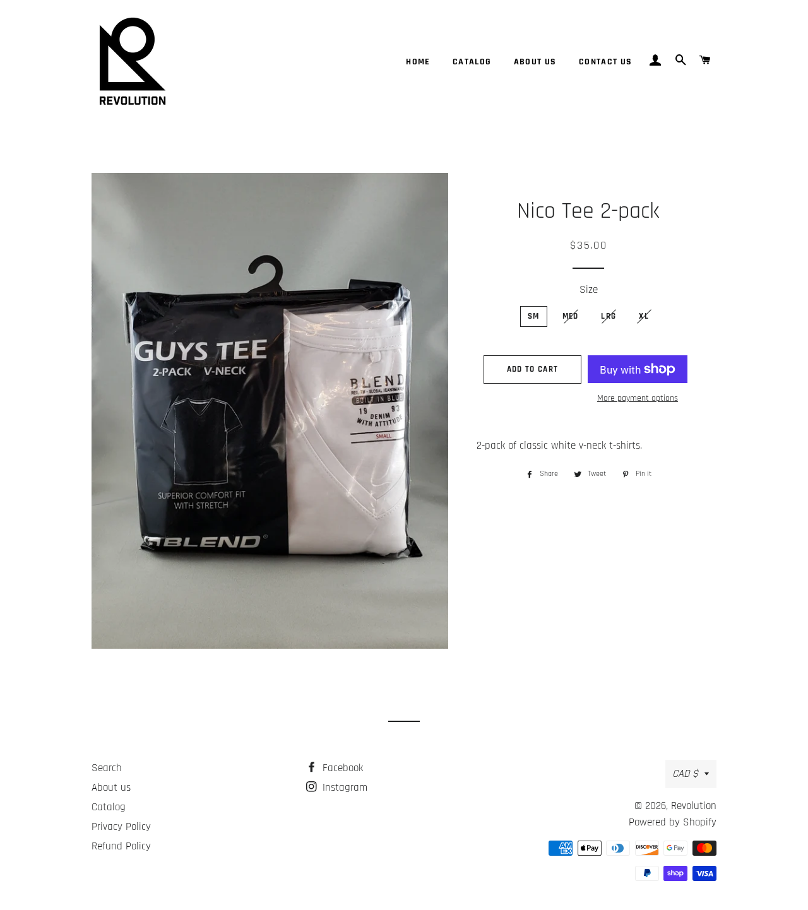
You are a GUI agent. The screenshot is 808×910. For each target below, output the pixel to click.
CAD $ (685, 774)
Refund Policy (121, 846)
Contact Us (606, 62)
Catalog (472, 62)
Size (588, 290)
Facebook (341, 768)
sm (534, 316)
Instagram (343, 788)
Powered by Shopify (672, 822)
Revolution (693, 806)
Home (418, 62)
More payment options (637, 398)
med (570, 316)
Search (107, 768)
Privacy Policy (121, 827)
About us (535, 62)
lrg (608, 316)
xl (644, 316)
